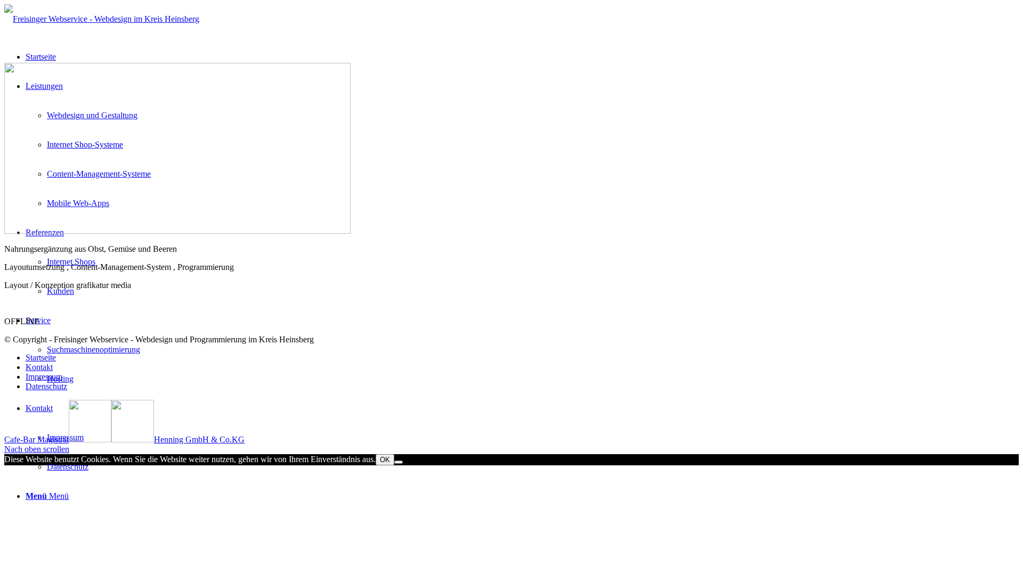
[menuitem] (522, 437)
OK (385, 460)
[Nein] (398, 462)
